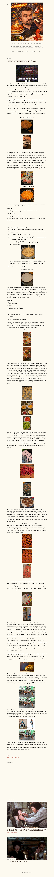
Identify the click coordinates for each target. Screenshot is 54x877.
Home (12, 51)
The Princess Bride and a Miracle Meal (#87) (26, 830)
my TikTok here (41, 168)
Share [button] (8, 755)
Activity (11, 757)
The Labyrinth (37, 636)
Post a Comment (13, 832)
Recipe (14, 757)
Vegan (17, 757)
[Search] (46, 4)
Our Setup (28, 51)
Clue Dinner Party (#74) (17, 861)
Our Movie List (19, 51)
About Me (34, 51)
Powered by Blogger (28, 872)
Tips (39, 51)
